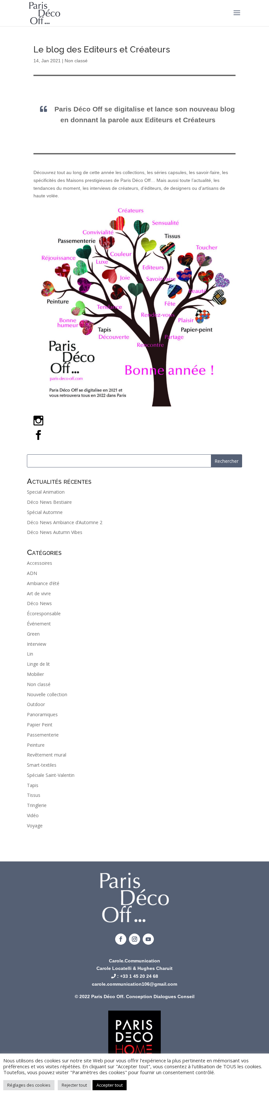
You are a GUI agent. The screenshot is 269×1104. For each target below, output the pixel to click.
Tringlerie (37, 805)
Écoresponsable (44, 613)
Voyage (35, 825)
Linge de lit (38, 664)
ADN (32, 573)
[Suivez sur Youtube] (148, 939)
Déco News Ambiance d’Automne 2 (64, 522)
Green (33, 634)
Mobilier (35, 674)
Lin (30, 654)
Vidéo (33, 815)
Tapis (32, 785)
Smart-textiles (41, 765)
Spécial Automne (45, 512)
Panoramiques (42, 714)
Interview (36, 644)
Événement (39, 624)
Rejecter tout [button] (74, 1085)
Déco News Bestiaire (49, 502)
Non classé (76, 60)
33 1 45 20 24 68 (140, 976)
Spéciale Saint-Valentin (50, 775)
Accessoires (39, 563)
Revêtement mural (46, 755)
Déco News (39, 603)
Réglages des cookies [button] (29, 1085)
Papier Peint (39, 724)
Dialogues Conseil (174, 996)
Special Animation (46, 492)
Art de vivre (39, 593)
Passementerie (43, 735)
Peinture (36, 745)
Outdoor (36, 704)
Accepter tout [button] (109, 1085)
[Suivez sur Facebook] (120, 939)
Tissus (33, 795)
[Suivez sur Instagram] (134, 939)
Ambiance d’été (43, 583)
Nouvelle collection (47, 694)
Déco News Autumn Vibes (54, 532)
